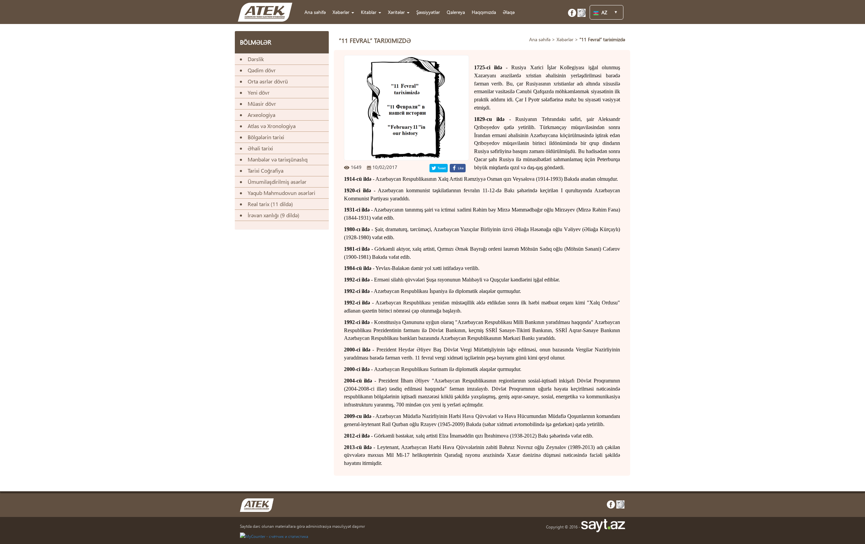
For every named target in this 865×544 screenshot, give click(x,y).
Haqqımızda (484, 12)
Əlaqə (509, 12)
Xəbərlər (565, 39)
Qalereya (456, 12)
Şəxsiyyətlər (428, 12)
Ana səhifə (315, 12)
